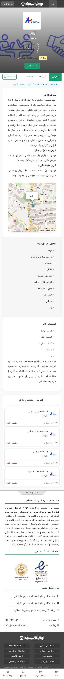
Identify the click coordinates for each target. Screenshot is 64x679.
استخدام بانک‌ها (16, 645)
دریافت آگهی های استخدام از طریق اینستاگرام (35, 610)
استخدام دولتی (47, 645)
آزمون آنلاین (17, 656)
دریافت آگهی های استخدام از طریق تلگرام (37, 603)
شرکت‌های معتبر (16, 661)
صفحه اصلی (54, 84)
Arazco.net (30, 51)
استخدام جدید (47, 661)
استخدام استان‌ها (17, 651)
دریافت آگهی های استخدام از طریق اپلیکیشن (35, 596)
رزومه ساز (47, 656)
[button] (32, 203)
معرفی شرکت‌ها (40, 84)
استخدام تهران (47, 651)
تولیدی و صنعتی (24, 58)
